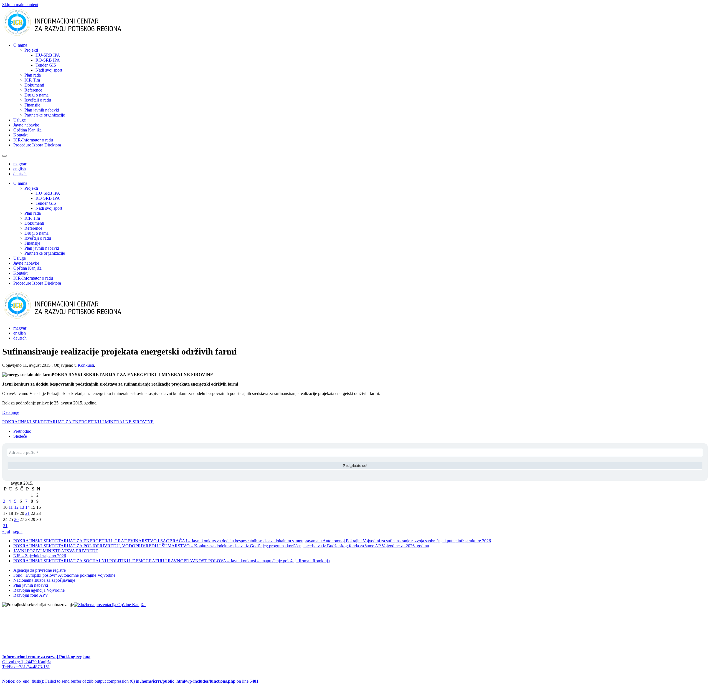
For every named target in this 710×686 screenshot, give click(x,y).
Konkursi (86, 365)
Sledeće (20, 436)
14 (27, 507)
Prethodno (22, 431)
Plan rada (32, 75)
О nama (20, 45)
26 (16, 519)
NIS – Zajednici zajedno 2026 (39, 555)
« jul (6, 531)
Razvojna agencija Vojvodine (39, 590)
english (19, 168)
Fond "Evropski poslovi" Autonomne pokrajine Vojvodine (64, 575)
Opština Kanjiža (27, 130)
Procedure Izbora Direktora (37, 145)
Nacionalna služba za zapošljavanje (44, 580)
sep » (17, 531)
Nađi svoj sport (49, 70)
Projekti (31, 50)
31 (5, 525)
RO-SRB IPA (48, 60)
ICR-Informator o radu (33, 140)
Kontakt (20, 135)
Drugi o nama (36, 95)
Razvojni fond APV (30, 595)
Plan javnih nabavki (41, 110)
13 (22, 507)
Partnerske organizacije (44, 115)
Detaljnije (10, 412)
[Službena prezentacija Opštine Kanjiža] (110, 604)
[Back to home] (71, 35)
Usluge (19, 120)
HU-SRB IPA (48, 55)
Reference (33, 90)
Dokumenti (34, 85)
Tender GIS (46, 65)
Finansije (32, 105)
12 (16, 507)
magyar (19, 163)
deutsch (20, 173)
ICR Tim (32, 80)
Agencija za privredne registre (39, 570)
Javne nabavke (26, 125)
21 (27, 513)
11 (11, 507)
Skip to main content (20, 4)
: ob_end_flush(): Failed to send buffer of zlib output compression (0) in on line (130, 681)
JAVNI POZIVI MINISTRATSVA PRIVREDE (55, 550)
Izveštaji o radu (37, 100)
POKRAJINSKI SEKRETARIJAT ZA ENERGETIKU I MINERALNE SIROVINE (78, 421)
